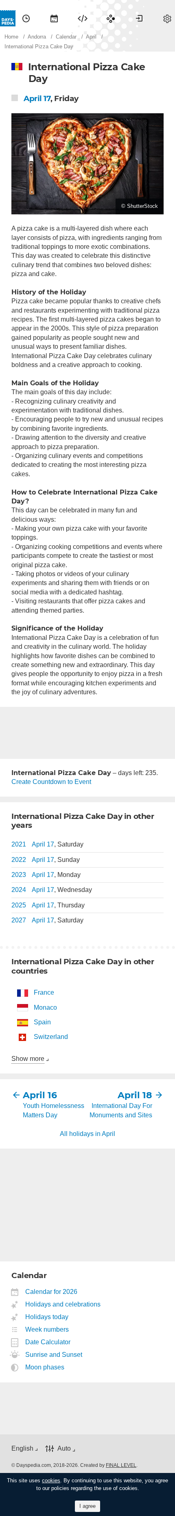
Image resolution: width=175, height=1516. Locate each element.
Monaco (45, 1007)
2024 (18, 889)
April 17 (37, 98)
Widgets (82, 18)
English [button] (22, 1448)
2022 (18, 859)
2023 (18, 874)
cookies (51, 1480)
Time (26, 18)
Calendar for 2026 (51, 1291)
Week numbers (47, 1329)
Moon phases (45, 1367)
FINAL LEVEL (121, 1465)
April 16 (40, 1095)
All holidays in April (87, 1133)
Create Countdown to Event (51, 781)
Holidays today (47, 1316)
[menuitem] (26, 18)
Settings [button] (167, 18)
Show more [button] (27, 1058)
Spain (42, 1022)
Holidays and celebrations (63, 1304)
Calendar (54, 18)
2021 (18, 844)
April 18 (135, 1095)
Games (110, 18)
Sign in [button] (139, 18)
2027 (18, 920)
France (44, 992)
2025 (18, 905)
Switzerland (51, 1036)
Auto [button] (64, 1448)
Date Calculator (48, 1342)
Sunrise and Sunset (54, 1354)
